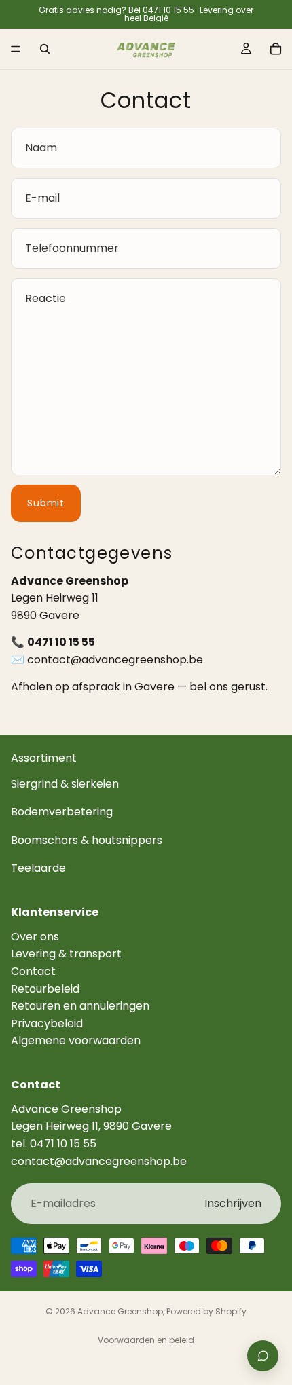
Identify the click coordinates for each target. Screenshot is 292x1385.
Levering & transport (66, 953)
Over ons (35, 936)
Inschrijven (232, 1203)
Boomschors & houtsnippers (86, 840)
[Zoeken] (45, 49)
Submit (46, 503)
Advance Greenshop (120, 1311)
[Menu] (15, 48)
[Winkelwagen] (276, 49)
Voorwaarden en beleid (146, 1340)
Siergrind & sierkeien (65, 784)
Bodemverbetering (62, 811)
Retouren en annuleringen (80, 1006)
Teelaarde (38, 868)
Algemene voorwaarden (76, 1040)
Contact (33, 971)
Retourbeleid (45, 989)
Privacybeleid (47, 1023)
